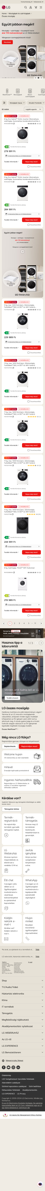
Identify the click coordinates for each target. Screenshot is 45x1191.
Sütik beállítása (35, 1086)
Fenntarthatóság (26, 2)
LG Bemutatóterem (11, 1052)
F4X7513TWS (9, 368)
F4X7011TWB (9, 416)
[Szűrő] (4, 102)
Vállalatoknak (38, 2)
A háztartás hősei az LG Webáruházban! (19, 156)
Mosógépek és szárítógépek (19, 13)
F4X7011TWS (9, 465)
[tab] (7, 93)
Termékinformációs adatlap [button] (18, 146)
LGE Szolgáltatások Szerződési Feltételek (18, 1079)
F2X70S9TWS (9, 309)
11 (35, 623)
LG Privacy (21, 1094)
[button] (25, 7)
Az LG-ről (6, 1039)
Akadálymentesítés (29, 1090)
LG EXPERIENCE (10, 1045)
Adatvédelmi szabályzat (11, 1083)
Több (37, 949)
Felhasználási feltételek (11, 1090)
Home (4, 13)
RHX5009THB (9, 182)
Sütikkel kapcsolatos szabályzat (14, 1086)
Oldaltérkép (6, 1075)
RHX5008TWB (9, 123)
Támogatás (7, 1013)
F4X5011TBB (8, 514)
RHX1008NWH (9, 572)
